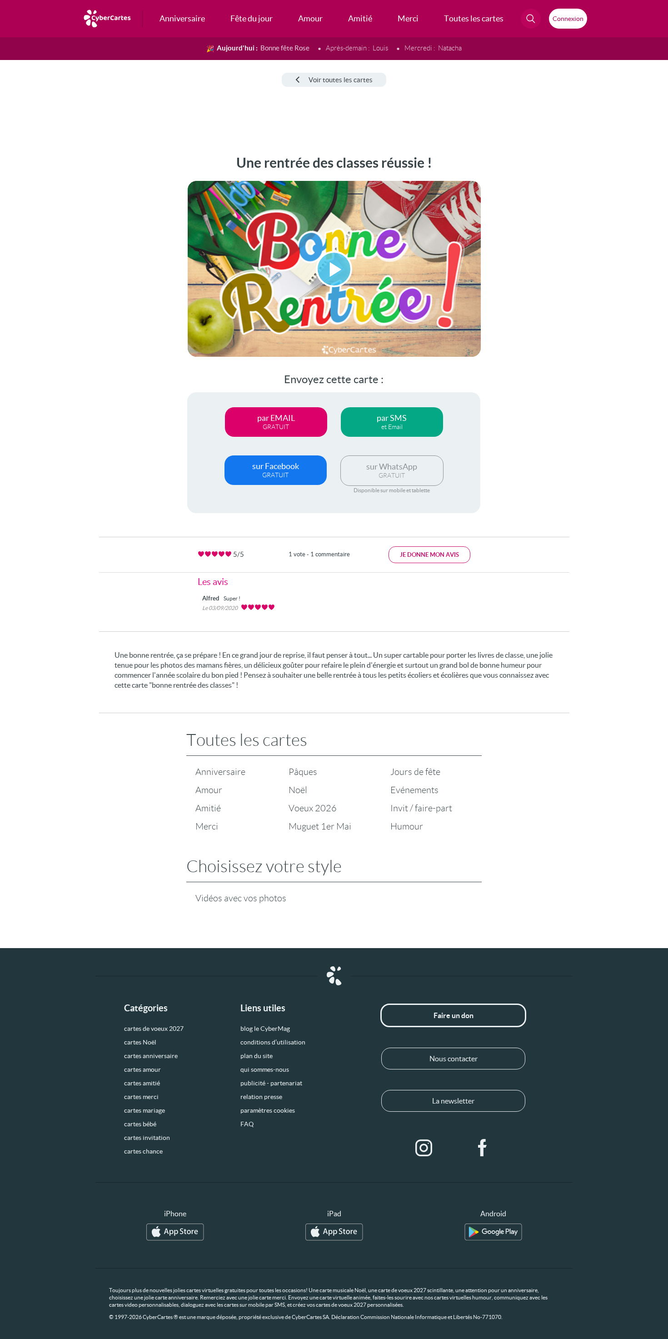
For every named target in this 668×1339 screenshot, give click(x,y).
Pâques (303, 772)
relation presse (261, 1096)
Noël (298, 790)
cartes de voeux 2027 (154, 1028)
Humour (406, 826)
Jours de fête (415, 772)
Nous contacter (453, 1058)
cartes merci (141, 1096)
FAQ (247, 1124)
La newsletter (453, 1101)
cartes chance (143, 1151)
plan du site (256, 1055)
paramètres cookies (267, 1110)
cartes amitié (142, 1083)
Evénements (414, 790)
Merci (206, 826)
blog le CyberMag (265, 1028)
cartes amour (142, 1069)
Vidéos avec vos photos (240, 898)
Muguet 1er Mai (320, 826)
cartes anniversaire (151, 1055)
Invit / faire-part (421, 808)
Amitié (208, 808)
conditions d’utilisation (272, 1042)
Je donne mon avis (429, 554)
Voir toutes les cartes (341, 80)
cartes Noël (140, 1042)
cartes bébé (140, 1124)
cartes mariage (144, 1110)
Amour (208, 790)
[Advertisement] (75, 291)
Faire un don (454, 1015)
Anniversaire (220, 772)
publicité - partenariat (271, 1083)
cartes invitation (147, 1137)
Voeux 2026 (313, 808)
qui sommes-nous (264, 1069)
